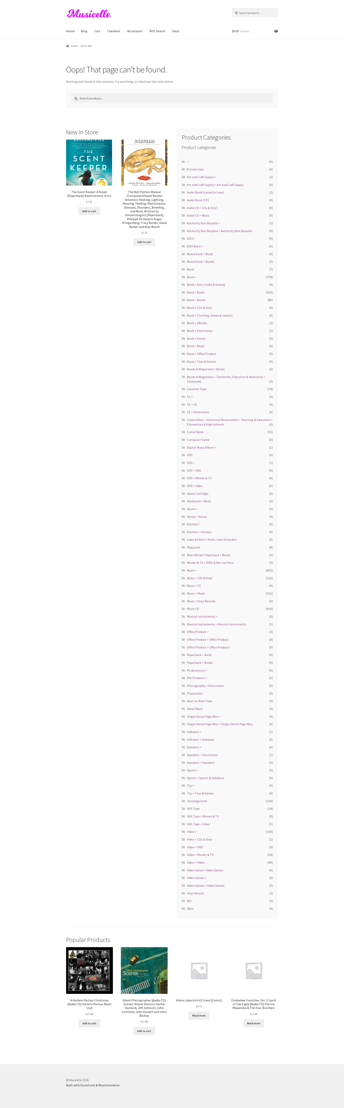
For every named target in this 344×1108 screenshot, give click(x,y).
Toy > (190, 785)
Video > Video (196, 862)
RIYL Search (157, 31)
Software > (194, 732)
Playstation (195, 693)
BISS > (191, 238)
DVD (190, 455)
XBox (190, 909)
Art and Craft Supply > (201, 177)
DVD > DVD (194, 470)
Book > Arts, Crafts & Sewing (206, 285)
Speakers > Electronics (202, 755)
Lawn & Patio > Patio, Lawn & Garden (211, 539)
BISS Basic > (195, 246)
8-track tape (195, 169)
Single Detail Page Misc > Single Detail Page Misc (220, 724)
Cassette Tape (196, 389)
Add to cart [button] (89, 211)
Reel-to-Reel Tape (199, 701)
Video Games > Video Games (206, 885)
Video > (192, 832)
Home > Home (197, 517)
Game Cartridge (197, 494)
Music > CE (194, 586)
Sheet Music (195, 709)
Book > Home (196, 338)
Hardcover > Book (199, 501)
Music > (192, 570)
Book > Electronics (200, 331)
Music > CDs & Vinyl (199, 578)
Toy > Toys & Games (200, 793)
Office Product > (198, 632)
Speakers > (194, 747)
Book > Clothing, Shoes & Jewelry (210, 315)
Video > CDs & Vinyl (199, 839)
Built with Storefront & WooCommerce (92, 1085)
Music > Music (196, 593)
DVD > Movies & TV (199, 478)
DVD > (191, 463)
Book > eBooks (197, 323)
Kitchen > (193, 524)
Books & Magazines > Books (206, 369)
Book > (191, 277)
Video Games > (197, 878)
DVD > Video (195, 486)
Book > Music (196, 346)
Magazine (193, 547)
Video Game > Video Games (205, 870)
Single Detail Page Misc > (204, 716)
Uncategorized (197, 801)
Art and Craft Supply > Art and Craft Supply (215, 185)
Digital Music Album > (201, 447)
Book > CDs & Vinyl (199, 308)
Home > (192, 509)
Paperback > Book (199, 655)
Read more (198, 1015)
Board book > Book (200, 254)
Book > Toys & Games (201, 362)
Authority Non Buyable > (203, 223)
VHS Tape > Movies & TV (203, 816)
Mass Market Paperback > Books (209, 555)
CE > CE (192, 404)
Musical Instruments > (202, 616)
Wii (189, 901)
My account (135, 31)
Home (70, 31)
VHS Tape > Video (198, 824)
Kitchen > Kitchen (199, 532)
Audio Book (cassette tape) (205, 192)
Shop (175, 31)
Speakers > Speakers (201, 763)
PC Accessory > (197, 670)
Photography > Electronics (205, 686)
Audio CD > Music (198, 215)
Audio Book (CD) (198, 200)
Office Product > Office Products (208, 647)
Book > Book (195, 292)
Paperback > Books (200, 663)
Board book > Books (200, 261)
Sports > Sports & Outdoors (205, 778)
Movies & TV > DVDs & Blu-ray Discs (210, 563)
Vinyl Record (195, 893)
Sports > (192, 770)
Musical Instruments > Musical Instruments (216, 624)
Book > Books (196, 300)
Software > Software (200, 740)
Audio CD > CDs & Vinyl (202, 208)
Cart (97, 31)
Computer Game (198, 440)
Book (190, 269)
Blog (84, 31)
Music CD (193, 609)
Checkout (113, 31)
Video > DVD (195, 847)
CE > (190, 397)
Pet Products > (197, 678)
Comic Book (195, 432)
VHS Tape (193, 809)
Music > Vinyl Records (201, 601)
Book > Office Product (201, 354)
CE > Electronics (198, 412)
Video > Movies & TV (200, 855)
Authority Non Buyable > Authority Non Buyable (219, 231)
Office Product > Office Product (208, 639)
